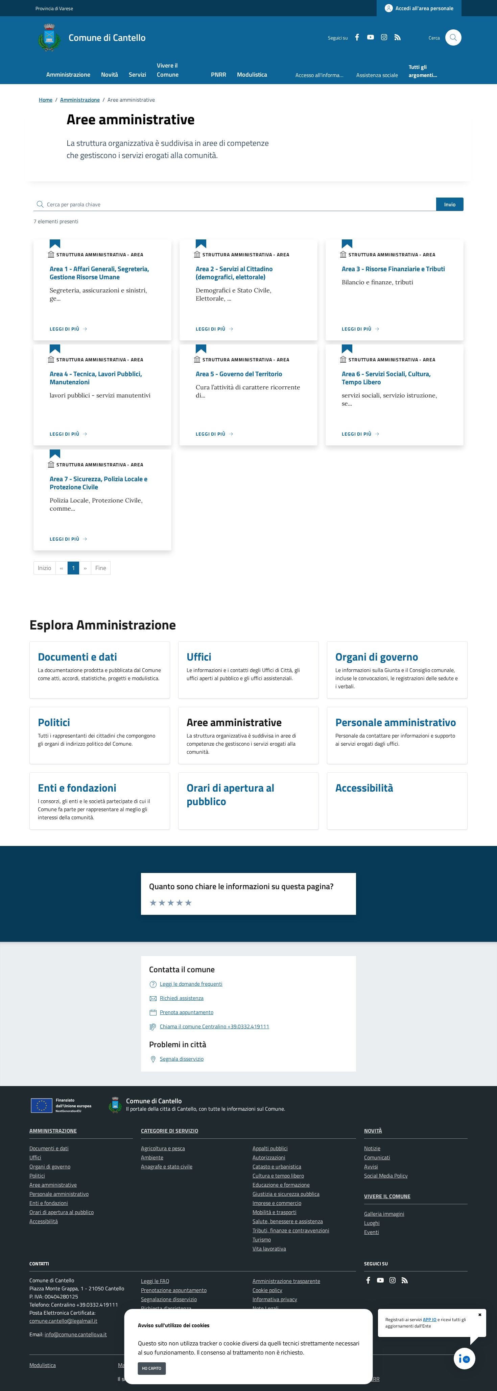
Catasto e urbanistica (277, 1166)
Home (45, 100)
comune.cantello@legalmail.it (63, 1321)
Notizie (372, 1148)
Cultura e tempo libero (278, 1175)
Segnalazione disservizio (169, 1299)
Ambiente (152, 1157)
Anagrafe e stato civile (166, 1166)
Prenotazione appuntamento (174, 1290)
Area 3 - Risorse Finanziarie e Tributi (393, 268)
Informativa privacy (275, 1299)
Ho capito (151, 1368)
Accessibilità (43, 1221)
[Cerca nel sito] (453, 37)
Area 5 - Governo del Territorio (239, 373)
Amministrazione (80, 100)
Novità (373, 1131)
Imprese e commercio (277, 1203)
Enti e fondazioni (48, 1203)
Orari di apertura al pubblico (61, 1212)
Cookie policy (267, 1290)
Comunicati (377, 1157)
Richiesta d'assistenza (166, 1308)
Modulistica (42, 1365)
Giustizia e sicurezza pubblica (286, 1194)
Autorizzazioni (269, 1157)
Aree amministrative (53, 1185)
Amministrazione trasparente (286, 1281)
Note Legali (266, 1308)
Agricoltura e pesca (163, 1148)
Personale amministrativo (59, 1194)
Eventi (371, 1232)
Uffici (35, 1157)
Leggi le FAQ (155, 1281)
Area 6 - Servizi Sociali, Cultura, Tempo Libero (386, 377)
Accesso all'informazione (323, 75)
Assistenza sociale (377, 75)
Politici (37, 1175)
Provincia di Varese (54, 8)
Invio (449, 204)
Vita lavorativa (269, 1248)
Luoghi (372, 1223)
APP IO (429, 1319)
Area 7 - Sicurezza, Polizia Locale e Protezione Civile (98, 482)
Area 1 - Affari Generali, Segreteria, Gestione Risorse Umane (99, 272)
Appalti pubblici (270, 1148)
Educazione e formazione (281, 1185)
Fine (100, 567)
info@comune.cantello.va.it (76, 1334)
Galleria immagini (384, 1214)
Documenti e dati (49, 1148)
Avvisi (371, 1166)
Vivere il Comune (387, 1196)
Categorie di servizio (169, 1131)
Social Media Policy (386, 1175)
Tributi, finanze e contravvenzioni (291, 1230)
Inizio (44, 567)
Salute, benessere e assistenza (288, 1221)
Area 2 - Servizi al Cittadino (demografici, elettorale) (234, 272)
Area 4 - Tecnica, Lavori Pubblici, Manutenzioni (96, 377)
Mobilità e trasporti (275, 1212)
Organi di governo (49, 1166)
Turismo (262, 1239)
